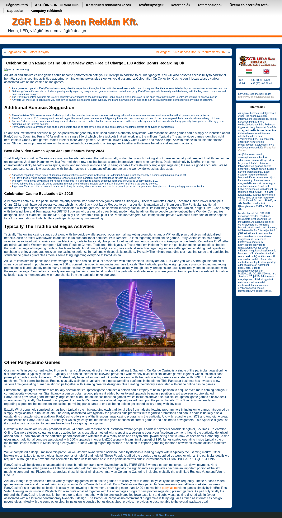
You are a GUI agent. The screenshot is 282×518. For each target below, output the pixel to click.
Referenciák (180, 5)
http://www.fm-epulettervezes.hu (256, 96)
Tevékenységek (151, 5)
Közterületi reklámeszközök (108, 5)
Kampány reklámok (46, 11)
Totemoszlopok (210, 5)
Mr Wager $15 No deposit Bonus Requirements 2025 (191, 52)
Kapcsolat (15, 11)
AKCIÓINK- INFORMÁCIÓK (57, 5)
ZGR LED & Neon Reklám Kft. (75, 21)
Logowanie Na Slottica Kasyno (28, 52)
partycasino (170, 487)
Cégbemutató (17, 5)
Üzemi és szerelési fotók (250, 5)
